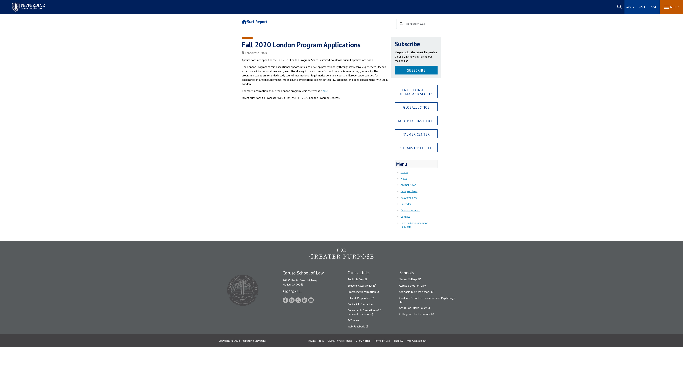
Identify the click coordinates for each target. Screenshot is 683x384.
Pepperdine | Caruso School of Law (28, 5)
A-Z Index (353, 320)
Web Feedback (356, 326)
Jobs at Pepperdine (359, 298)
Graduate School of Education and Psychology (427, 298)
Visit (642, 7)
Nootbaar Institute (416, 121)
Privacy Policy (316, 340)
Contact (405, 216)
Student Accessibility (360, 285)
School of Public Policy (413, 308)
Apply (630, 7)
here (325, 91)
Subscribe (416, 70)
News (404, 178)
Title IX (398, 340)
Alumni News (408, 184)
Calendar (406, 204)
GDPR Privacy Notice (339, 340)
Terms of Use (382, 340)
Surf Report (257, 21)
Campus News (409, 191)
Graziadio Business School (414, 292)
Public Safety (356, 279)
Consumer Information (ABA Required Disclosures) (364, 312)
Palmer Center (416, 134)
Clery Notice (363, 340)
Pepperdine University (253, 340)
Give (654, 7)
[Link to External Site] (341, 256)
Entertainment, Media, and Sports (416, 92)
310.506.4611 (292, 291)
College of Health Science (414, 314)
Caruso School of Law (412, 285)
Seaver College (408, 279)
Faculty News (409, 197)
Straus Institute (416, 148)
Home (404, 172)
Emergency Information (362, 292)
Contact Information (360, 304)
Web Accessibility (416, 340)
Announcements (410, 210)
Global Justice (416, 107)
